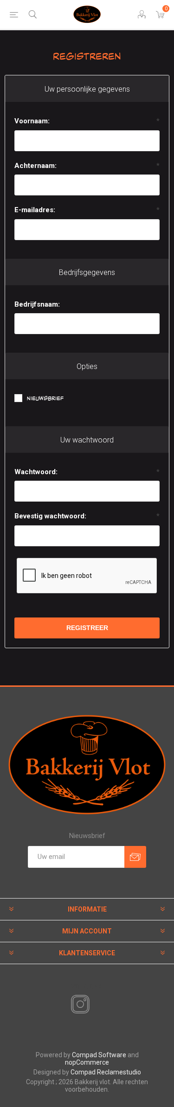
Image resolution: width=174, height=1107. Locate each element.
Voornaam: (32, 121)
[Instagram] (78, 1004)
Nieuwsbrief (45, 398)
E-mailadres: (34, 210)
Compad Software (99, 1055)
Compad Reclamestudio (106, 1072)
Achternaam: (35, 165)
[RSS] (96, 1005)
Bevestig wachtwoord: (50, 516)
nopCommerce (87, 1062)
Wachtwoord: (36, 472)
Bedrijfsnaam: (37, 304)
